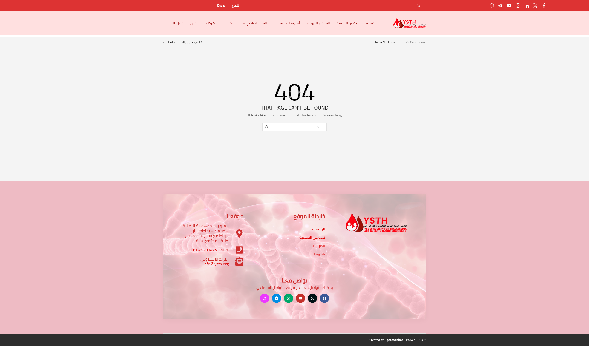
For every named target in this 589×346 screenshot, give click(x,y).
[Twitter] (535, 5)
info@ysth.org (216, 264)
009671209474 (203, 250)
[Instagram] (518, 5)
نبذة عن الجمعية (348, 23)
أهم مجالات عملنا (288, 23)
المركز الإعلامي (256, 23)
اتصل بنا (178, 23)
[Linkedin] (527, 5)
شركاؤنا (210, 23)
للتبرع (235, 6)
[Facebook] (544, 5)
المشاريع (230, 23)
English (222, 6)
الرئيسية (371, 23)
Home (421, 42)
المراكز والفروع (320, 23)
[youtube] (509, 5)
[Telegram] (500, 5)
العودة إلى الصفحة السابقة (181, 42)
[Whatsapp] (492, 5)
